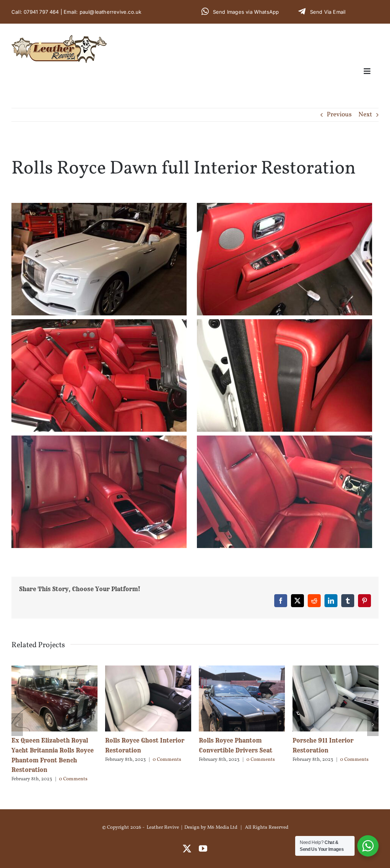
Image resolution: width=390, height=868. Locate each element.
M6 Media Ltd (222, 807)
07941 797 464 (41, 12)
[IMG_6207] (99, 325)
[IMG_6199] (284, 325)
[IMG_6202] (99, 208)
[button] (17, 714)
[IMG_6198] (99, 441)
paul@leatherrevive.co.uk (111, 12)
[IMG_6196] (284, 441)
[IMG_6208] (284, 208)
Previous (339, 114)
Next (365, 114)
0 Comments (73, 759)
